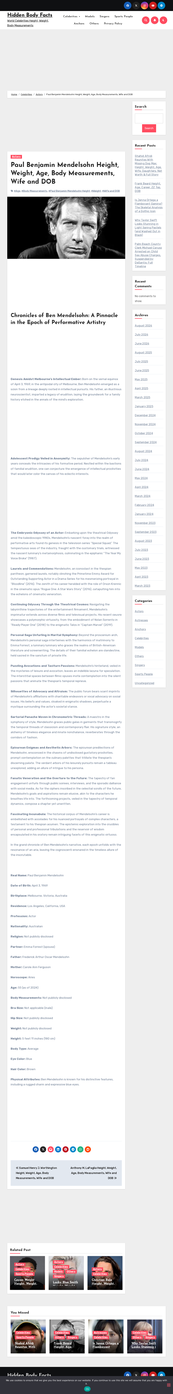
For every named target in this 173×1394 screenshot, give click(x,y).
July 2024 (141, 460)
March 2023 (142, 585)
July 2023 (141, 550)
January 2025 (144, 406)
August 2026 (143, 325)
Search (141, 107)
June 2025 (142, 370)
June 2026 (142, 343)
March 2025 (142, 397)
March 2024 (142, 496)
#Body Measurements (34, 191)
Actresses (141, 620)
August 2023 (143, 541)
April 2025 (141, 388)
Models (90, 16)
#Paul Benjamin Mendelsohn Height (69, 191)
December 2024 (145, 415)
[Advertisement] (67, 126)
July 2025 (141, 361)
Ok (87, 1389)
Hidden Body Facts (29, 15)
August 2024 (143, 451)
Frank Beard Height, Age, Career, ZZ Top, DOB (148, 187)
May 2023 (141, 567)
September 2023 (145, 532)
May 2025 (141, 379)
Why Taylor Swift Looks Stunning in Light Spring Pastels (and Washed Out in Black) (148, 228)
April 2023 (141, 576)
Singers (104, 16)
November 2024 (145, 424)
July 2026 (141, 334)
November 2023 (145, 523)
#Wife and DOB (111, 191)
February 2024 (144, 505)
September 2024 (146, 442)
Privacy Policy (113, 23)
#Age (17, 191)
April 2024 (141, 487)
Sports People (124, 16)
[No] (168, 1385)
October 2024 (144, 433)
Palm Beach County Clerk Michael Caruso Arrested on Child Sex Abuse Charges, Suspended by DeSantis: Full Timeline (148, 255)
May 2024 (141, 478)
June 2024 (142, 469)
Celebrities (70, 16)
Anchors (79, 23)
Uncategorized (144, 683)
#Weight (96, 191)
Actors (16, 156)
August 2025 (143, 352)
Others (94, 23)
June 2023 (142, 558)
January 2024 (144, 514)
